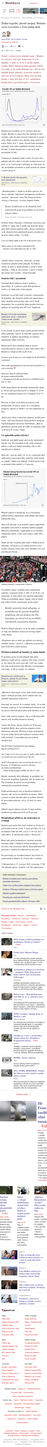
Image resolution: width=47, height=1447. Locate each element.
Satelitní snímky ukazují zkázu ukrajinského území (6, 1203)
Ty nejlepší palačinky (32, 1343)
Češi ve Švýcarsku (8, 1376)
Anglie (11, 922)
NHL (3, 1359)
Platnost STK (29, 1383)
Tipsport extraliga (8, 1349)
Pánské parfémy (23, 1422)
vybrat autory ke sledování (9, 42)
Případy (4, 922)
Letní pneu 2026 (31, 1367)
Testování (34, 919)
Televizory (21, 1419)
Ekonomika (17, 980)
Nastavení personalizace (30, 1435)
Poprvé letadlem (8, 1370)
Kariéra (31, 1431)
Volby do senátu (7, 1331)
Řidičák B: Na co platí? (33, 1376)
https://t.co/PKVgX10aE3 (19, 373)
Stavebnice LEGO (10, 1415)
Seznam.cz (34, 3)
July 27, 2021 (31, 248)
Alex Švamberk (16, 39)
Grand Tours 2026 (31, 1335)
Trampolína (39, 1400)
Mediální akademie (11, 1433)
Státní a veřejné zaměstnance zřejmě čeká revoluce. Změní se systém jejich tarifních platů (23, 1207)
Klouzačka (17, 1404)
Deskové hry (11, 1419)
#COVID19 (41, 357)
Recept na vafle (30, 1356)
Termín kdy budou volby (10, 1328)
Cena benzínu (29, 1392)
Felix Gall (28, 1331)
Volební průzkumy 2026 (10, 1322)
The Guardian (6, 928)
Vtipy (15, 947)
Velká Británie (31, 915)
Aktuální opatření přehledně (14, 893)
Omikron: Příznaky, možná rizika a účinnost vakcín (23, 889)
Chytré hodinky (32, 1419)
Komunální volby (8, 1335)
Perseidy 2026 (16, 1392)
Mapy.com (22, 1389)
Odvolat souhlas (14, 1435)
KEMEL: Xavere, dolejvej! (25, 1057)
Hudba (16, 1079)
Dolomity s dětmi (8, 1383)
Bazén (16, 1400)
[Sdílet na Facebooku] (41, 909)
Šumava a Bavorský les (10, 1373)
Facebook (9, 1431)
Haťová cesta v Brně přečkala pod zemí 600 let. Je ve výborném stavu (28, 995)
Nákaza (26, 925)
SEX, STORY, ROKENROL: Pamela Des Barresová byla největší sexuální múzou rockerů (29, 1073)
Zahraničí (20, 915)
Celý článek (42, 1180)
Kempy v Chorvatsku (9, 1367)
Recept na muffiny (31, 1346)
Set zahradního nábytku (31, 1404)
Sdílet (15, 46)
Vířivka (28, 1407)
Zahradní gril (19, 1407)
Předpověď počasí (34, 1389)
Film (15, 955)
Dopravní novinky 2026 (33, 1373)
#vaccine (4, 765)
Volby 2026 (6, 1319)
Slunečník (8, 1404)
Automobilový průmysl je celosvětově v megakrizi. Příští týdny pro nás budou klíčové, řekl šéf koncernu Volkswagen (29, 973)
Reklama (24, 1431)
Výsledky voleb (7, 1325)
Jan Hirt (27, 1325)
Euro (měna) (20, 922)
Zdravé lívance (30, 1349)
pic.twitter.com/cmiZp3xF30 (24, 246)
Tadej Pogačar (30, 1328)
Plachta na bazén (26, 1400)
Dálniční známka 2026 (33, 1370)
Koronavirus (5, 919)
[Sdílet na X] (44, 909)
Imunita (34, 925)
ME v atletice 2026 (8, 1352)
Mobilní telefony (31, 1411)
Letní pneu (37, 1415)
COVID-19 (16, 919)
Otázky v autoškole (31, 1380)
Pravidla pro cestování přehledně (16, 897)
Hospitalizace (6, 925)
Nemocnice (17, 925)
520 (22, 46)
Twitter (16, 1431)
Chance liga (6, 1343)
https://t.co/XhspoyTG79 (10, 748)
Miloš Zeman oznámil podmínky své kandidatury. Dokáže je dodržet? (29, 940)
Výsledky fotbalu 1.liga (10, 1346)
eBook (6, 46)
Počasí (29, 922)
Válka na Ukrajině (19, 1019)
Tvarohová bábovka (32, 1352)
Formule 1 (5, 1356)
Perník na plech (30, 1359)
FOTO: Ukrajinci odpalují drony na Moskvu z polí (28, 1015)
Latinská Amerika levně (10, 1380)
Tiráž (38, 1431)
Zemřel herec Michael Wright (26, 952)
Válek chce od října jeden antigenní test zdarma (22, 885)
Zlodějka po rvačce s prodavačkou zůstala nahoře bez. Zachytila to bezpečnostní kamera (28, 1038)
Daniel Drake (5, 39)
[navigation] (3, 3)
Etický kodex (24, 1433)
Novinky (24, 39)
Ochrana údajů (35, 1433)
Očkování (25, 919)
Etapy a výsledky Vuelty (33, 1322)
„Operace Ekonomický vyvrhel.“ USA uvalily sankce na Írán (40, 1203)
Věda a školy (18, 1000)
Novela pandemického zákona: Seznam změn (21, 901)
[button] (39, 180)
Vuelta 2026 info (30, 1319)
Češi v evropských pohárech (22, 1396)
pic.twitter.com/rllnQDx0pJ (11, 768)
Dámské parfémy (25, 1415)
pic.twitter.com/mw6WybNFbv (12, 376)
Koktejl (16, 1043)
